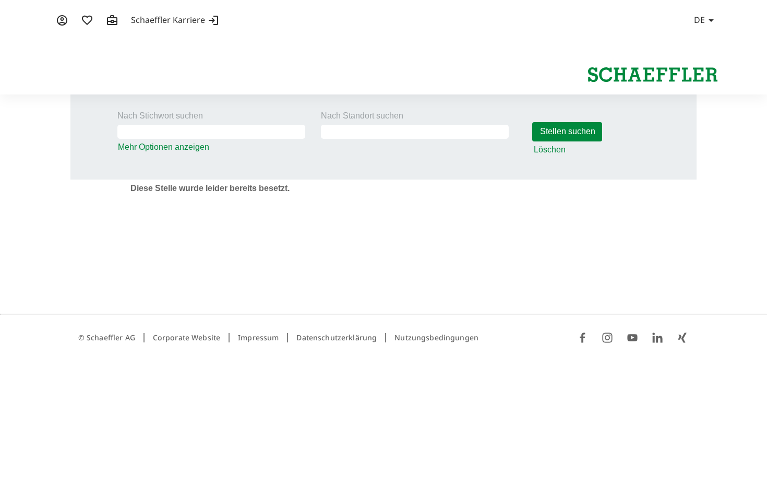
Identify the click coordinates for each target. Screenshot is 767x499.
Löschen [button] (550, 149)
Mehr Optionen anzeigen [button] (163, 146)
